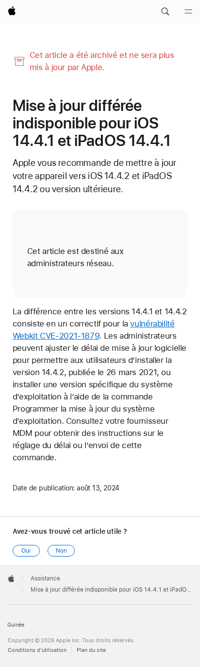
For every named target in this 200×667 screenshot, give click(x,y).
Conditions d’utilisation (37, 650)
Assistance (45, 578)
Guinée (15, 625)
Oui (26, 550)
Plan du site (91, 650)
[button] (165, 11)
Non (61, 550)
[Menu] (188, 11)
